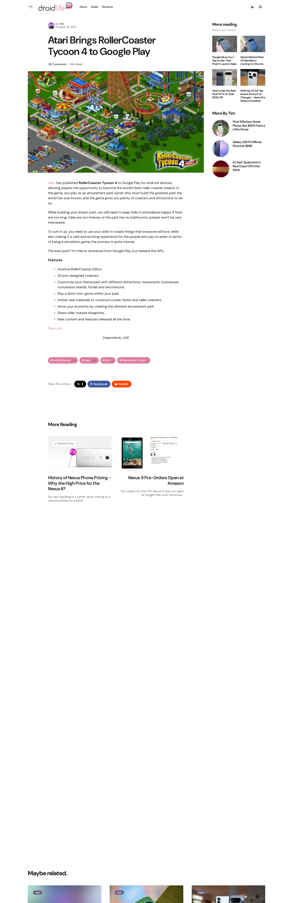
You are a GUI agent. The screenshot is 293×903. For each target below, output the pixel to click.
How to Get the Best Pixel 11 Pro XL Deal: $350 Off (224, 94)
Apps (90, 360)
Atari (51, 183)
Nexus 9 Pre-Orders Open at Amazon (156, 480)
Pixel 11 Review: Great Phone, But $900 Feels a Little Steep (249, 125)
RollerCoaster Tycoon (135, 360)
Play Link (55, 328)
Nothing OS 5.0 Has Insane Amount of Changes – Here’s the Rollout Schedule (252, 96)
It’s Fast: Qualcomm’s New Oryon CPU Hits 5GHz (246, 166)
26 (57, 64)
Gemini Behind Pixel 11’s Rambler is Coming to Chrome (251, 61)
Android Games (64, 360)
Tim (61, 24)
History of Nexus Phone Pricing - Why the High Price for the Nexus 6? (79, 483)
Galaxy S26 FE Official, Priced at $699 (247, 144)
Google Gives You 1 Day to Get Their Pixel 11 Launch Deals (224, 61)
